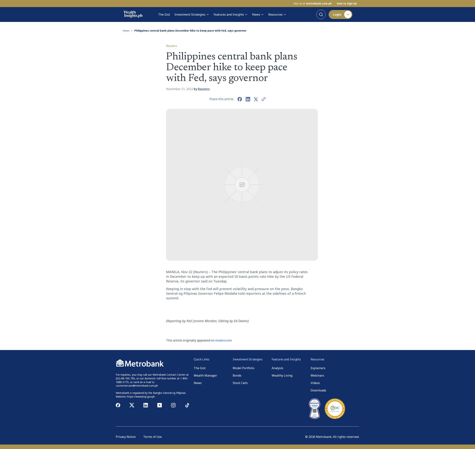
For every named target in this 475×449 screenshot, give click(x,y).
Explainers (318, 368)
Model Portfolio (243, 368)
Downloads (318, 390)
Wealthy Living (282, 375)
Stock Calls (240, 383)
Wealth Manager (205, 375)
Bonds (237, 375)
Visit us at (313, 3)
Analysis (277, 368)
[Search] (321, 14)
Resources (275, 14)
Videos (315, 383)
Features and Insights (229, 14)
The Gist (164, 14)
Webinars (317, 375)
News (256, 14)
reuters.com (223, 340)
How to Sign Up (347, 3)
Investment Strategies (189, 14)
